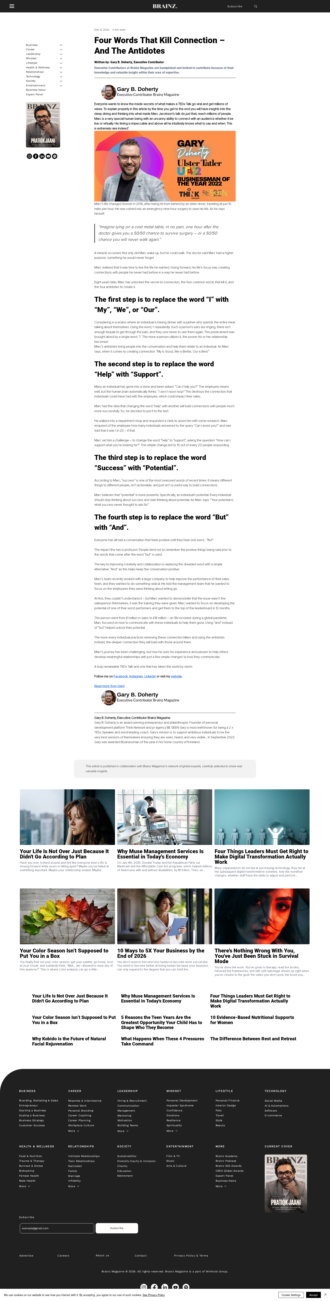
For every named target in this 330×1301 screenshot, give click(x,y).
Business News (35, 89)
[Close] (325, 1295)
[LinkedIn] (42, 156)
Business (31, 44)
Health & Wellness (38, 67)
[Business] (61, 45)
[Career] (61, 49)
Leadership (33, 54)
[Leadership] (61, 54)
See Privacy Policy (154, 1295)
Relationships (35, 72)
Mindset (31, 58)
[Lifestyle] (61, 63)
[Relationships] (61, 72)
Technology (33, 76)
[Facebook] (35, 156)
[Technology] (61, 76)
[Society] (61, 81)
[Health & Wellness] (61, 67)
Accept (313, 1295)
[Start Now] (67, 868)
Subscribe (234, 6)
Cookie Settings (291, 1295)
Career (30, 49)
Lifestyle (31, 63)
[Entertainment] (61, 85)
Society (31, 81)
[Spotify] (54, 156)
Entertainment (35, 85)
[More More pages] (78, 1131)
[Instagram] (29, 156)
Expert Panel (34, 94)
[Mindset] (61, 58)
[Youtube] (48, 156)
